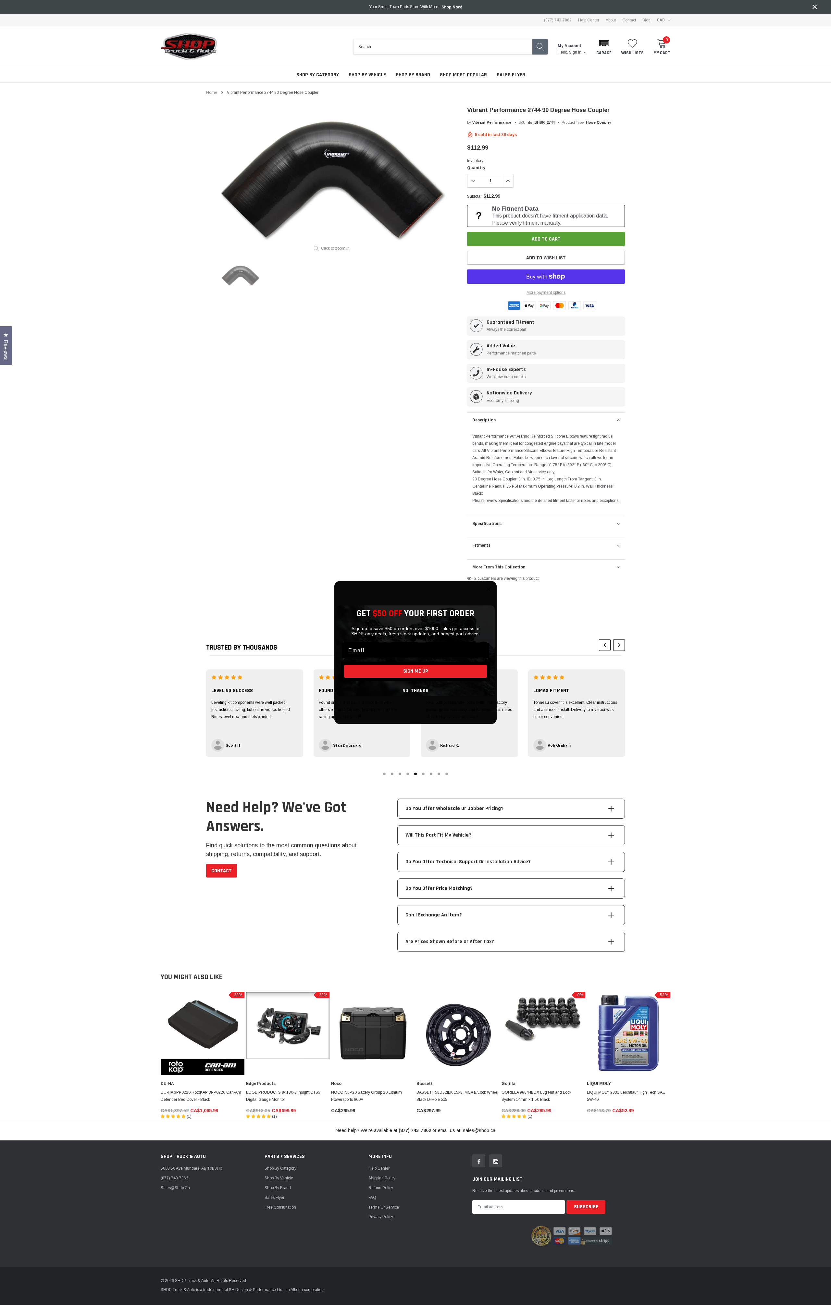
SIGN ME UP (415, 671)
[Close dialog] (488, 589)
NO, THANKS (415, 690)
